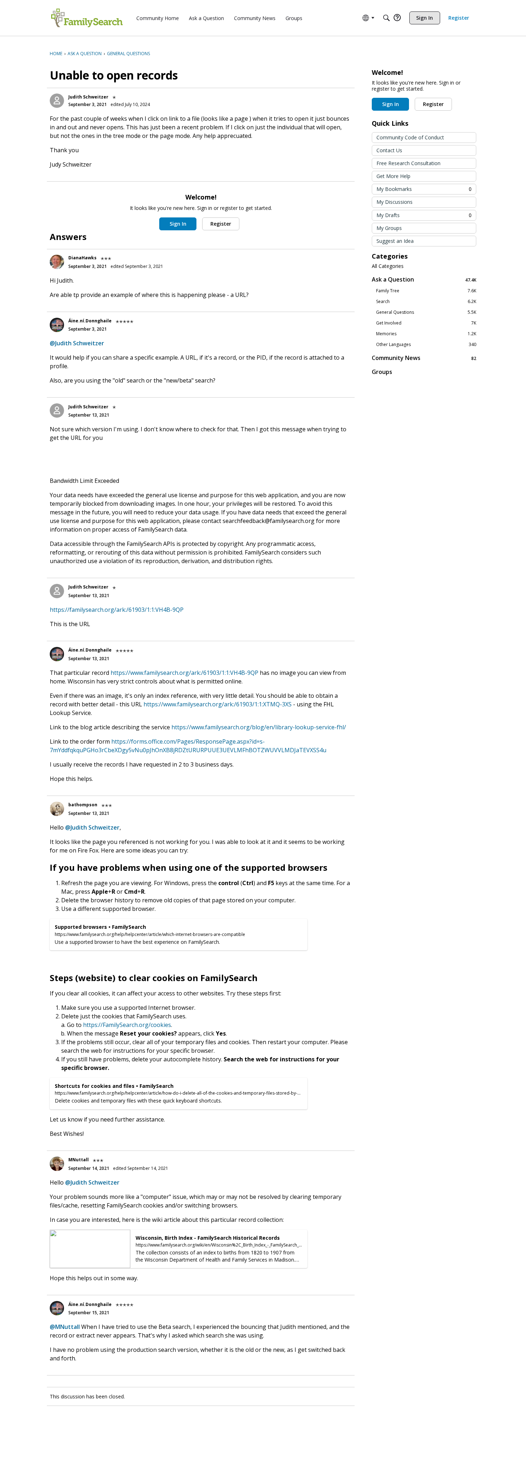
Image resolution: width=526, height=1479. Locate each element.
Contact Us (389, 150)
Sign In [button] (178, 223)
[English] (87, 18)
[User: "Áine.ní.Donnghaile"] (57, 325)
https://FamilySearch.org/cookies (127, 1025)
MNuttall (78, 1160)
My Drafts (424, 215)
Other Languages (426, 344)
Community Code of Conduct (410, 137)
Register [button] (220, 223)
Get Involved (426, 323)
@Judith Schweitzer (77, 343)
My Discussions (394, 201)
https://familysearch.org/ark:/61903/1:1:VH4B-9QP (117, 610)
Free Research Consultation (408, 163)
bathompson (82, 805)
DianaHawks (82, 258)
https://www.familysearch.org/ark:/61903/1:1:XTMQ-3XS (217, 704)
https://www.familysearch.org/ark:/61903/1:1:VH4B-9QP (184, 673)
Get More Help (393, 176)
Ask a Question (424, 279)
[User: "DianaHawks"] (57, 262)
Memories (426, 334)
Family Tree (426, 291)
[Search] (386, 17)
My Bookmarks (424, 189)
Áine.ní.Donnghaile (90, 321)
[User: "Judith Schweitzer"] (57, 100)
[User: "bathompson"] (57, 809)
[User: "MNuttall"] (57, 1164)
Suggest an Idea (395, 240)
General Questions (426, 312)
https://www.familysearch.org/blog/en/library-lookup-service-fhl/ (258, 727)
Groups (382, 371)
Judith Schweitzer (88, 97)
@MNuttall (65, 1327)
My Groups (389, 228)
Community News (424, 358)
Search (426, 301)
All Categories (388, 266)
